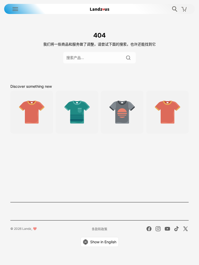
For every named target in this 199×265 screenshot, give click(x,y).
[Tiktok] (176, 229)
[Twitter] (185, 229)
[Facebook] (149, 229)
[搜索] (128, 57)
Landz (26, 229)
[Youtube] (167, 229)
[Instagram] (158, 229)
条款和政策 (99, 229)
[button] (100, 242)
